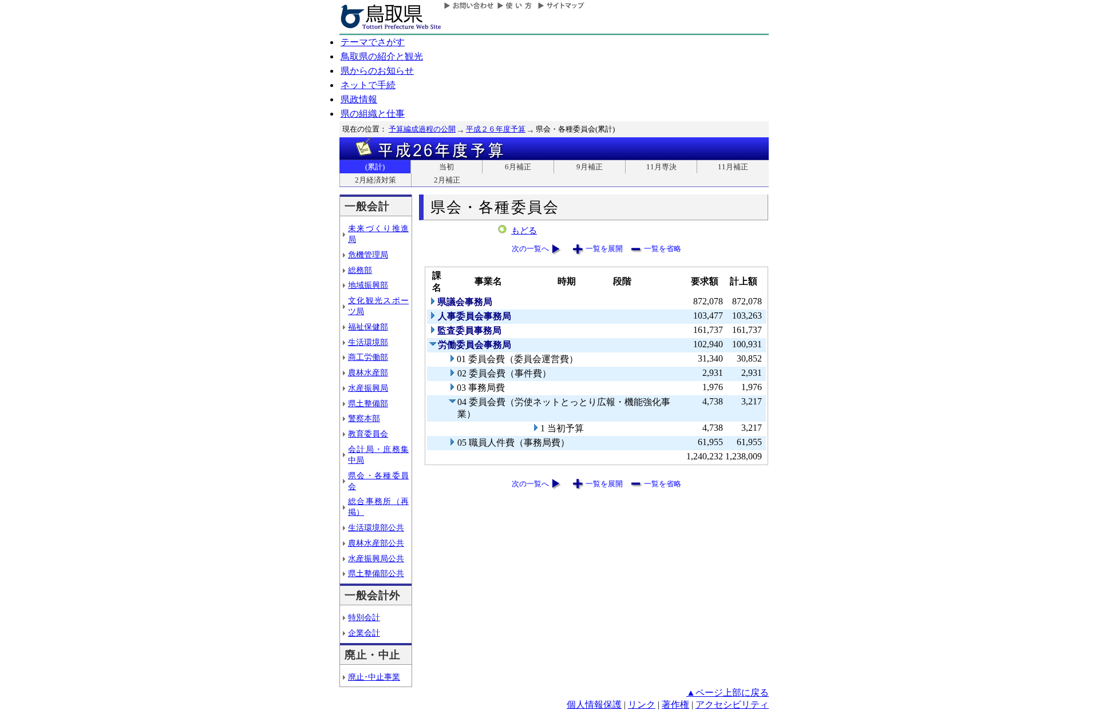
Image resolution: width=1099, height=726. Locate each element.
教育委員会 (368, 433)
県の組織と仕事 (373, 113)
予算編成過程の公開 (422, 129)
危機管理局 (368, 254)
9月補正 (589, 166)
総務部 (360, 270)
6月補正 (518, 166)
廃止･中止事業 (374, 676)
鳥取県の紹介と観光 (382, 56)
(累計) (375, 166)
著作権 (675, 704)
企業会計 (364, 632)
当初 (446, 166)
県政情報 (359, 99)
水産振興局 (368, 387)
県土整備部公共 (376, 573)
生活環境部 (368, 342)
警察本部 (364, 418)
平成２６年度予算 (495, 129)
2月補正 (447, 180)
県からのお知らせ (377, 71)
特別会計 (364, 617)
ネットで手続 (368, 85)
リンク (641, 704)
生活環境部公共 (376, 527)
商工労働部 (368, 357)
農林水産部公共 (376, 543)
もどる (524, 230)
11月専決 (661, 166)
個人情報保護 (594, 704)
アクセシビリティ (732, 704)
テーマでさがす (373, 42)
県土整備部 (368, 403)
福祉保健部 (368, 326)
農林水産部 (368, 372)
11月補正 (733, 166)
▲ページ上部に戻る (727, 692)
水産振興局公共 (376, 558)
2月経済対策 (375, 180)
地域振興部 (368, 284)
